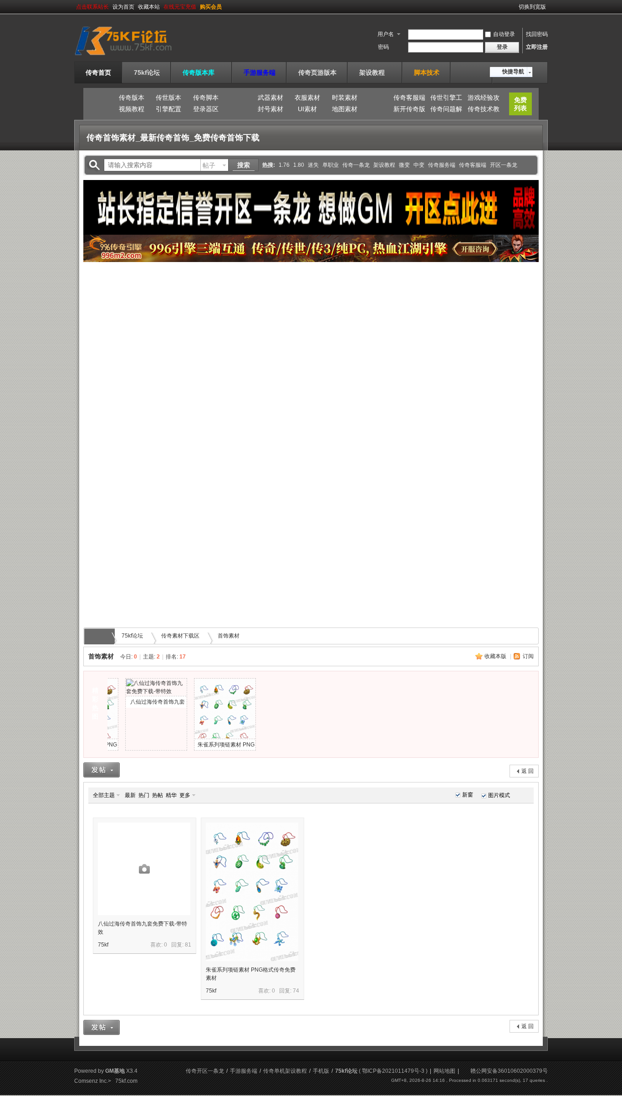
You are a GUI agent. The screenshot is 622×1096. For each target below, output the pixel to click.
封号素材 (270, 109)
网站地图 (444, 1071)
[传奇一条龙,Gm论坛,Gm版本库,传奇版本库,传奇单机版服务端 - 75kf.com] (134, 56)
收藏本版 (496, 656)
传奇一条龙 (356, 165)
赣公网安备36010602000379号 (509, 1071)
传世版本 (168, 97)
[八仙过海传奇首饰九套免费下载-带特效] (144, 869)
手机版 (321, 1071)
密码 (383, 47)
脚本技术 (426, 72)
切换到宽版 (532, 7)
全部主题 (104, 795)
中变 (418, 165)
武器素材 (270, 97)
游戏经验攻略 (484, 99)
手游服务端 (259, 72)
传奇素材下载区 (180, 636)
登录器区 (206, 109)
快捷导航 (513, 71)
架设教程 (375, 72)
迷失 (313, 165)
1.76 (284, 165)
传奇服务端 (441, 165)
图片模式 (499, 795)
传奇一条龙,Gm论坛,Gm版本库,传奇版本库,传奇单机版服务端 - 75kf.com (100, 636)
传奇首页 (98, 72)
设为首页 (123, 7)
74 (296, 991)
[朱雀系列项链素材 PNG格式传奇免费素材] (252, 892)
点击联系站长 (92, 7)
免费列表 (520, 104)
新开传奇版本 (409, 110)
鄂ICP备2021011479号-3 (393, 1071)
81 (188, 945)
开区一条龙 (503, 165)
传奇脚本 (206, 97)
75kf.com (126, 1081)
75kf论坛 (147, 72)
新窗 (467, 795)
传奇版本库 (202, 72)
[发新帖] (101, 769)
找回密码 (537, 34)
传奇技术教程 (484, 110)
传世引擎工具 (446, 99)
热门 (143, 795)
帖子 (209, 165)
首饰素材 (229, 636)
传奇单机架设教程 (285, 1071)
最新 (130, 795)
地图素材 (344, 109)
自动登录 (504, 34)
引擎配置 (168, 109)
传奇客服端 (409, 97)
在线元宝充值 (179, 7)
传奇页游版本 (317, 72)
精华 (171, 795)
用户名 (385, 34)
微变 (404, 165)
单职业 (330, 165)
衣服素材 (307, 97)
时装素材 (344, 97)
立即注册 (537, 47)
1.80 (298, 165)
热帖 (157, 795)
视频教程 (131, 109)
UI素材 (307, 109)
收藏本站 (149, 7)
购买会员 (211, 7)
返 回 (527, 771)
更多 (184, 795)
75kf (103, 945)
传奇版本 (131, 97)
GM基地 (115, 1071)
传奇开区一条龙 (205, 1071)
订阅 (528, 656)
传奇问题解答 (446, 110)
